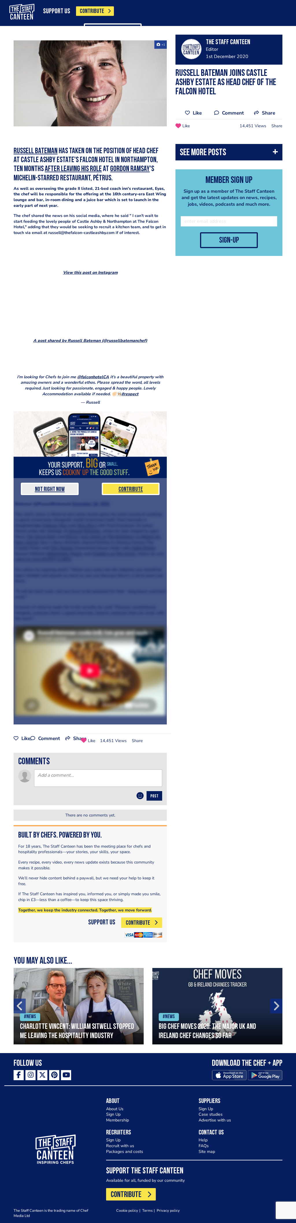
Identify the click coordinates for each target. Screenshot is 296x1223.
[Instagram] (30, 1075)
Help (203, 1140)
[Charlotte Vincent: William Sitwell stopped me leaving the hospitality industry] (79, 1006)
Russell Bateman (36, 151)
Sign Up (113, 1114)
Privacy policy (168, 1210)
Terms (147, 1210)
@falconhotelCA (93, 377)
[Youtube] (66, 1075)
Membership (117, 1120)
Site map (207, 1151)
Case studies (211, 1114)
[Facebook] (19, 1075)
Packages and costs (124, 1151)
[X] (42, 1075)
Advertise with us (215, 1120)
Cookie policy (127, 1210)
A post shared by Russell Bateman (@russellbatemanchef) (90, 340)
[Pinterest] (54, 1075)
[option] (78, 1006)
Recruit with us (120, 1146)
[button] (229, 153)
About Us (114, 1109)
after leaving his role (73, 169)
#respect (129, 394)
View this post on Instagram (90, 272)
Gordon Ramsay (130, 169)
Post (154, 796)
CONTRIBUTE (92, 11)
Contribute (131, 489)
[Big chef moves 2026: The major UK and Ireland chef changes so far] (217, 1006)
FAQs (204, 1146)
